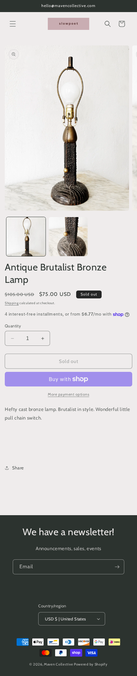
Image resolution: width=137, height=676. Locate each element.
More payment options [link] (68, 394)
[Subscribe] (117, 566)
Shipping (12, 303)
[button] (13, 24)
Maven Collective (58, 664)
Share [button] (18, 468)
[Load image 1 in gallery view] (26, 236)
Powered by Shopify (91, 664)
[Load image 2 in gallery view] (68, 236)
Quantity (13, 325)
